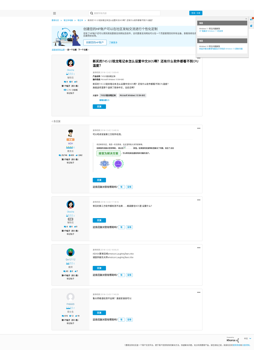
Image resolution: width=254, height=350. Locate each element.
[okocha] (70, 63)
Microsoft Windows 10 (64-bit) (132, 95)
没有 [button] (129, 187)
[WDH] (70, 133)
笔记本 (80, 20)
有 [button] (121, 187)
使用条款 (236, 345)
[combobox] (124, 13)
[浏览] (54, 13)
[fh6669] (70, 297)
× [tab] (246, 18)
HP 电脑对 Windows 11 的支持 (211, 31)
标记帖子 (70, 93)
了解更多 (113, 42)
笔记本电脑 (68, 20)
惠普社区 (55, 20)
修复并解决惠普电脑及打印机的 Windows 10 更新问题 (221, 49)
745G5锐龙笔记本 (108, 95)
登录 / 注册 (195, 13)
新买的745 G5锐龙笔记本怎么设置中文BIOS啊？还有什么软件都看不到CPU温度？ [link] (121, 20)
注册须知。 (246, 345)
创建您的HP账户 (95, 42)
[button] (198, 58)
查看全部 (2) (104, 100)
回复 (99, 106)
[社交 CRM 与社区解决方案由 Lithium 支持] (233, 339)
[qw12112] (70, 252)
